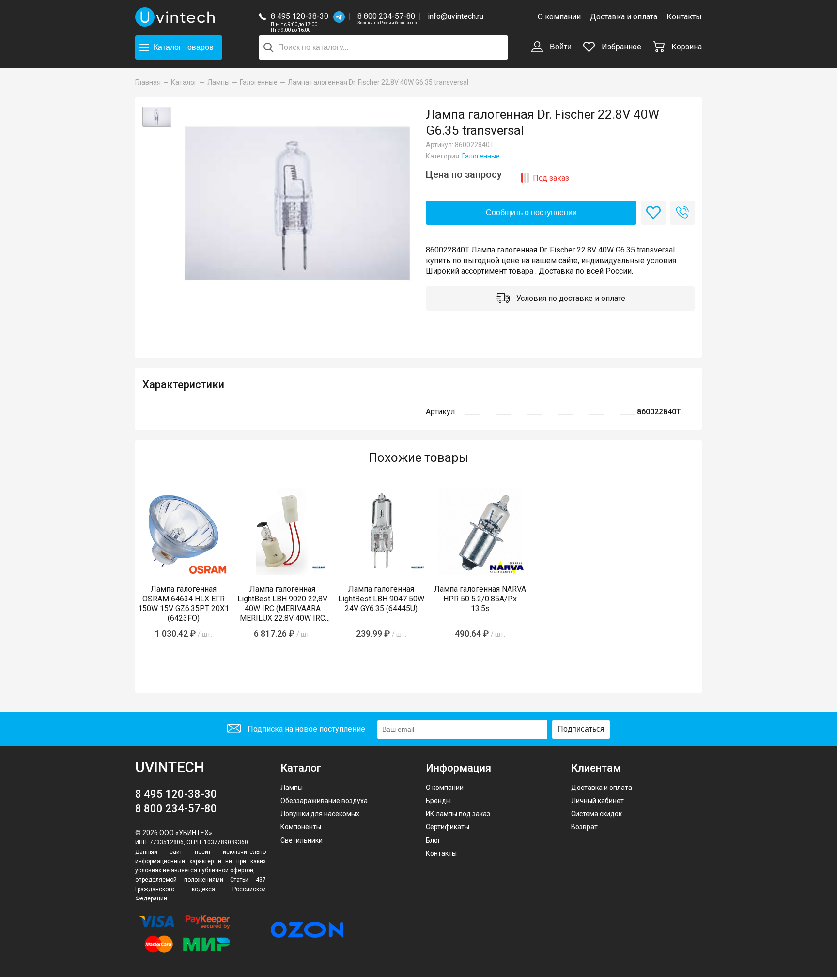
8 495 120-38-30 (299, 16)
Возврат (584, 827)
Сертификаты (447, 827)
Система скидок (596, 814)
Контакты (684, 16)
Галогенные (481, 156)
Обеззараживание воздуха (324, 800)
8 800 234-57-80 (387, 17)
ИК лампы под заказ (458, 814)
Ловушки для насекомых (319, 814)
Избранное (620, 46)
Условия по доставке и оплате (569, 298)
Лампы (291, 787)
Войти (560, 47)
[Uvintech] (176, 17)
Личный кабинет (597, 800)
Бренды (438, 800)
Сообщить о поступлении (531, 212)
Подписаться (581, 729)
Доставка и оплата (623, 16)
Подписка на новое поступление (305, 729)
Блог (433, 840)
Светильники (301, 840)
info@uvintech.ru (455, 16)
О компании (559, 16)
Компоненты (300, 827)
